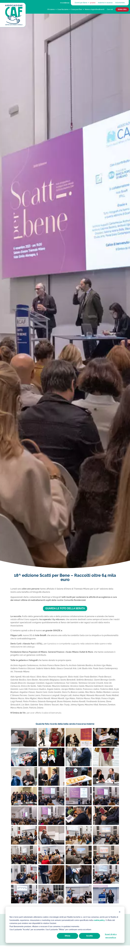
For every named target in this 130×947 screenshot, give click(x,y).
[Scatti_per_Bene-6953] (106, 902)
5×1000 (92, 3)
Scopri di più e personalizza (111, 935)
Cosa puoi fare (76, 9)
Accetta (89, 936)
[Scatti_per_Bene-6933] (51, 902)
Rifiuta (67, 936)
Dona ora (122, 9)
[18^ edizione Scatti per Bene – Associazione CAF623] (79, 745)
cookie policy (99, 920)
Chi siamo (51, 9)
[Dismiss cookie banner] (119, 912)
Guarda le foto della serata (65, 608)
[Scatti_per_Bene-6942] (79, 902)
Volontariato (120, 3)
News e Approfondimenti (94, 9)
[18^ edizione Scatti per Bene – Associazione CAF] (24, 745)
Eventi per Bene (81, 3)
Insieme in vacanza (105, 3)
